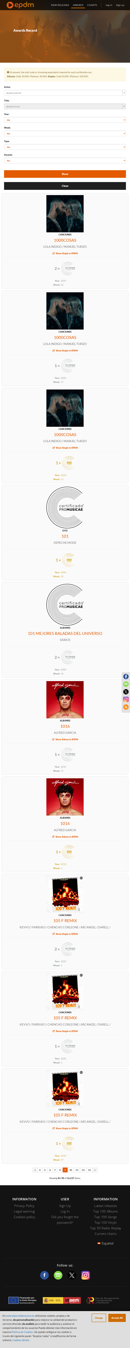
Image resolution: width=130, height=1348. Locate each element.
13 (89, 1170)
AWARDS (78, 5)
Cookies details (20, 1340)
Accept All (117, 1317)
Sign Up (65, 1206)
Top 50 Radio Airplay (105, 1228)
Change (99, 1317)
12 (83, 1170)
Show (65, 173)
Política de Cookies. (22, 1331)
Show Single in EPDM (67, 253)
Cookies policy (24, 1217)
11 (77, 1170)
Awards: (8, 154)
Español (108, 1243)
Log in (109, 5)
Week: (7, 127)
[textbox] (64, 92)
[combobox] (65, 93)
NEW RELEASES (60, 5)
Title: (6, 100)
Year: (6, 114)
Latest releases (105, 1206)
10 (71, 1170)
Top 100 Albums (105, 1211)
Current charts (106, 1233)
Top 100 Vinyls (106, 1222)
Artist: (7, 87)
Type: (7, 141)
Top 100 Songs (105, 1217)
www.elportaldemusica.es (20, 1315)
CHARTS (92, 5)
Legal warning (24, 1211)
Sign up (120, 5)
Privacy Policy (24, 1206)
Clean (65, 185)
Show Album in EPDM (67, 739)
